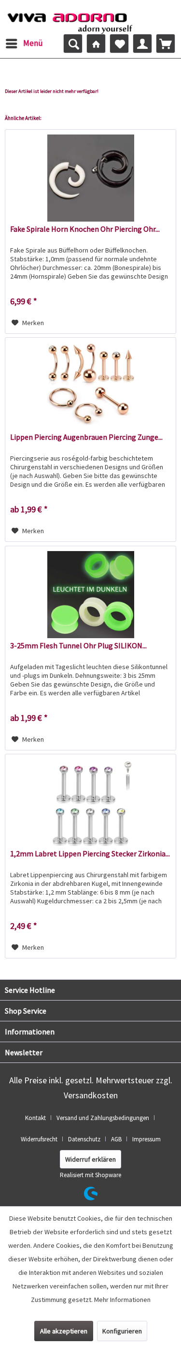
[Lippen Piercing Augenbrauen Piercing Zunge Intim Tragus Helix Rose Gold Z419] (90, 386)
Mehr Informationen (122, 1299)
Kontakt (35, 1118)
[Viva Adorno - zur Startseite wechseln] (70, 21)
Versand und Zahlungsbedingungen (102, 1118)
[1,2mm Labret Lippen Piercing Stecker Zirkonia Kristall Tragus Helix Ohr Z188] (90, 802)
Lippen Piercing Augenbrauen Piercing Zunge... (86, 437)
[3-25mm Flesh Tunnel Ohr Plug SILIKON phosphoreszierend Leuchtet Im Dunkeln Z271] (90, 594)
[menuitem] (24, 43)
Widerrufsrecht (39, 1139)
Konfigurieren (122, 1331)
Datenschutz (84, 1139)
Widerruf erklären (90, 1159)
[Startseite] (96, 43)
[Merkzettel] (119, 43)
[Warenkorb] (165, 43)
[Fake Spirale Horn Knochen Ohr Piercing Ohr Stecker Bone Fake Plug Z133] (90, 178)
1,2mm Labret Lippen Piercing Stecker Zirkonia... (90, 853)
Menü (33, 43)
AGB (116, 1139)
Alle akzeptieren (63, 1331)
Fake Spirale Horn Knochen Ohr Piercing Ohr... (85, 229)
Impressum (146, 1139)
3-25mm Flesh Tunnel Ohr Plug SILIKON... (78, 645)
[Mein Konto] (142, 43)
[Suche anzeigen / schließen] (73, 43)
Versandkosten (91, 1095)
